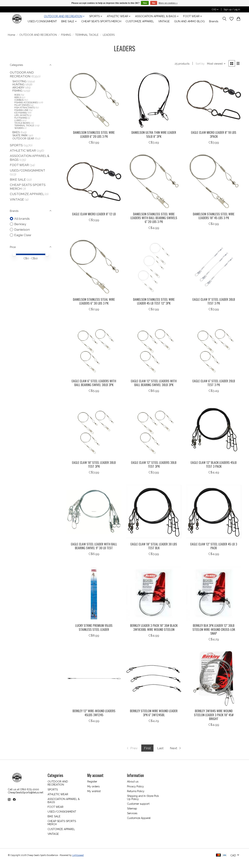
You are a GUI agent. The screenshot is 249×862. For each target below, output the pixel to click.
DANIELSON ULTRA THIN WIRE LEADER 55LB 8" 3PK (153, 134)
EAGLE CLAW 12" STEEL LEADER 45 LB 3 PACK (213, 546)
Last (160, 748)
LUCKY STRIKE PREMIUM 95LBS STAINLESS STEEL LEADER (93, 627)
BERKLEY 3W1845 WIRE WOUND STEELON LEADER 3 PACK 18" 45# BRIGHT (214, 714)
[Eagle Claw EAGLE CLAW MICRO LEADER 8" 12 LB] (94, 181)
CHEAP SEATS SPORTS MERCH (101, 21)
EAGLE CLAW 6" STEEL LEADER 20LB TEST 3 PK (213, 382)
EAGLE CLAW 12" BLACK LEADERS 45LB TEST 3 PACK (214, 464)
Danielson (22, 229)
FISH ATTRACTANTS (24, 107)
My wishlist (94, 791)
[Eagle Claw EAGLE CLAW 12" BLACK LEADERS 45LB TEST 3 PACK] (213, 430)
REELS (17, 97)
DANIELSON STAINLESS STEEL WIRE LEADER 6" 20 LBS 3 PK (94, 134)
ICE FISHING (20, 112)
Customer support (138, 803)
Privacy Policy (135, 786)
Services (132, 813)
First (147, 748)
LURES (17, 120)
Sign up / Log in (232, 9)
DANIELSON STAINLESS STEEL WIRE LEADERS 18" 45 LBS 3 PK (213, 215)
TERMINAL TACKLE (87, 34)
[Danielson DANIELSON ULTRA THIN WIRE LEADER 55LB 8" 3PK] (153, 100)
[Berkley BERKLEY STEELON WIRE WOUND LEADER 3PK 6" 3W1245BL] (153, 678)
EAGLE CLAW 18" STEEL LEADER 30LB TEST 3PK (94, 464)
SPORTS (16, 145)
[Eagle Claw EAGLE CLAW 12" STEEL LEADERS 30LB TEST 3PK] (153, 430)
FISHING (66, 34)
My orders (93, 786)
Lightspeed (78, 855)
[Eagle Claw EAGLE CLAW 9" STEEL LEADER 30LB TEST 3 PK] (213, 267)
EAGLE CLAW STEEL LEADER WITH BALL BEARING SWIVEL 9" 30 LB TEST (94, 546)
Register (92, 781)
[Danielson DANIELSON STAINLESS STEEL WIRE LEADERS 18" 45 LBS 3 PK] (213, 181)
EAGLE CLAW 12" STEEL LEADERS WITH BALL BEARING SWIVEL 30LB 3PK (154, 382)
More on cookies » (168, 3)
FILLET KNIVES (22, 105)
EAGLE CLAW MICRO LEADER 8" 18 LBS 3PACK (213, 134)
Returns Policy (135, 791)
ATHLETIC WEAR (23, 150)
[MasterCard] (218, 855)
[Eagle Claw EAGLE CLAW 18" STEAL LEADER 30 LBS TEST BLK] (153, 511)
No (153, 3)
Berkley (20, 224)
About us (132, 781)
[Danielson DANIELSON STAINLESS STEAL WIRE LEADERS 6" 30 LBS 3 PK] (94, 267)
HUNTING (18, 84)
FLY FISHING (20, 118)
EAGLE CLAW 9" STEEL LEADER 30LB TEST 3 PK (213, 301)
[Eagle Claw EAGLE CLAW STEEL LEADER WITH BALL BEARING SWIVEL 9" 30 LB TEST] (94, 511)
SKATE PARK (20, 135)
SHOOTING (19, 81)
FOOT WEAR (19, 165)
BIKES (16, 132)
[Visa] (224, 855)
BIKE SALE (18, 179)
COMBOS (19, 100)
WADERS (19, 128)
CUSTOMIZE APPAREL (140, 21)
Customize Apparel (139, 817)
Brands (213, 21)
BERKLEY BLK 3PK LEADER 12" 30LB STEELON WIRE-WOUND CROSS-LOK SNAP (213, 629)
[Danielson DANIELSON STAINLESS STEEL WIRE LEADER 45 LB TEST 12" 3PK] (153, 267)
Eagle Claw (22, 235)
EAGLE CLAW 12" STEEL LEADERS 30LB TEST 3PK (153, 464)
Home (11, 34)
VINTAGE (164, 21)
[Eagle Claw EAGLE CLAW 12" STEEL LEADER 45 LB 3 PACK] (213, 511)
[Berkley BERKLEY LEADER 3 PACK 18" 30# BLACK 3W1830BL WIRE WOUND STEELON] (153, 593)
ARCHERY (18, 87)
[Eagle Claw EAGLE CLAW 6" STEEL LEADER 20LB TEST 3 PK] (213, 348)
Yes (145, 3)
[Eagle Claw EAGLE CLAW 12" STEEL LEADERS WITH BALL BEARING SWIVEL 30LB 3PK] (153, 348)
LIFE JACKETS (21, 115)
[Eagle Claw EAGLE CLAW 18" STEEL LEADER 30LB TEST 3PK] (94, 430)
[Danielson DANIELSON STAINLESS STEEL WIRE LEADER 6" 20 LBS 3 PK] (94, 100)
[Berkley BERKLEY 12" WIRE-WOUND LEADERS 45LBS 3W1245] (94, 678)
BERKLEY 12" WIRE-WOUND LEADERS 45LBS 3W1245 (94, 712)
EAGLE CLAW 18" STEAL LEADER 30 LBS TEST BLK (154, 546)
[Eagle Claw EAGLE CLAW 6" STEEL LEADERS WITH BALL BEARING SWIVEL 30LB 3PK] (94, 348)
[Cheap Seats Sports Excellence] (17, 19)
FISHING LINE (21, 110)
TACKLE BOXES (22, 123)
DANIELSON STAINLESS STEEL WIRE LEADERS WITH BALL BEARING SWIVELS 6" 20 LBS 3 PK (154, 217)
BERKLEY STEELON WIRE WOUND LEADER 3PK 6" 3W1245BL (154, 712)
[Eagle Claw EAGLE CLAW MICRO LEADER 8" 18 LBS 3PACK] (213, 100)
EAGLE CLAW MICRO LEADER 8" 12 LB (94, 213)
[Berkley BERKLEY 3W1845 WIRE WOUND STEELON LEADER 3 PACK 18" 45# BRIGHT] (213, 678)
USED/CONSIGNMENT (42, 21)
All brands (22, 218)
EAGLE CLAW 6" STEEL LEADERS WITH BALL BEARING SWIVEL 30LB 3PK (94, 382)
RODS (17, 95)
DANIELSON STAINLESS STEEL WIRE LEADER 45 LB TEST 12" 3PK (154, 301)
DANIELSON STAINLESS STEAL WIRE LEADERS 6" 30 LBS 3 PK (94, 301)
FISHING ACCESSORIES (26, 102)
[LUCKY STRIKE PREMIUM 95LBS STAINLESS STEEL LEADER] (94, 593)
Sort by (200, 63)
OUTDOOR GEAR (23, 138)
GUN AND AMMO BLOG (189, 21)
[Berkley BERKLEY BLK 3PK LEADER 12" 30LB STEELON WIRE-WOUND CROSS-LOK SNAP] (213, 593)
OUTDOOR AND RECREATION (38, 34)
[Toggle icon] (224, 19)
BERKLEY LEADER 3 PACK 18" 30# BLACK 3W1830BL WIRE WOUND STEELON (154, 627)
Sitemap (132, 808)
